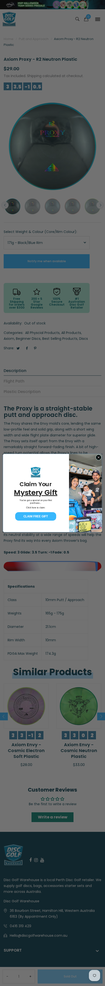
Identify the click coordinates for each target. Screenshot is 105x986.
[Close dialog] (98, 457)
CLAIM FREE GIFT (35, 516)
